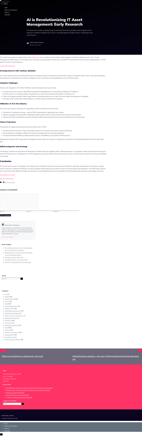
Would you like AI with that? (14, 257)
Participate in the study (7, 66)
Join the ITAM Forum (6, 178)
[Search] (21, 279)
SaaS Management (11, 325)
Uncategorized (9, 337)
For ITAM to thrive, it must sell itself (16, 260)
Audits (7, 297)
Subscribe (7, 14)
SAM (6, 328)
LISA (17, 230)
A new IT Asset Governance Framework (18, 262)
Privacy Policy (5, 415)
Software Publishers (11, 332)
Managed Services (11, 318)
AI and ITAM (11, 182)
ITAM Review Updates (12, 313)
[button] (2, 18)
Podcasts (8, 320)
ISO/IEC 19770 (9, 308)
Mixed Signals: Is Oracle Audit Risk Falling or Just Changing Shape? (28, 390)
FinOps (7, 301)
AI (2, 182)
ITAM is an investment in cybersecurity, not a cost (22, 356)
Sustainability (9, 335)
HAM (6, 304)
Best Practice (9, 299)
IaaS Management (11, 306)
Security (7, 330)
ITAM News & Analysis (12, 311)
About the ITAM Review (10, 10)
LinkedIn (16, 233)
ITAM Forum (36, 57)
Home (5, 7)
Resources (8, 323)
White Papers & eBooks (12, 339)
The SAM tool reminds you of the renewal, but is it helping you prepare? (29, 388)
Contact (6, 12)
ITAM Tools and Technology (14, 316)
